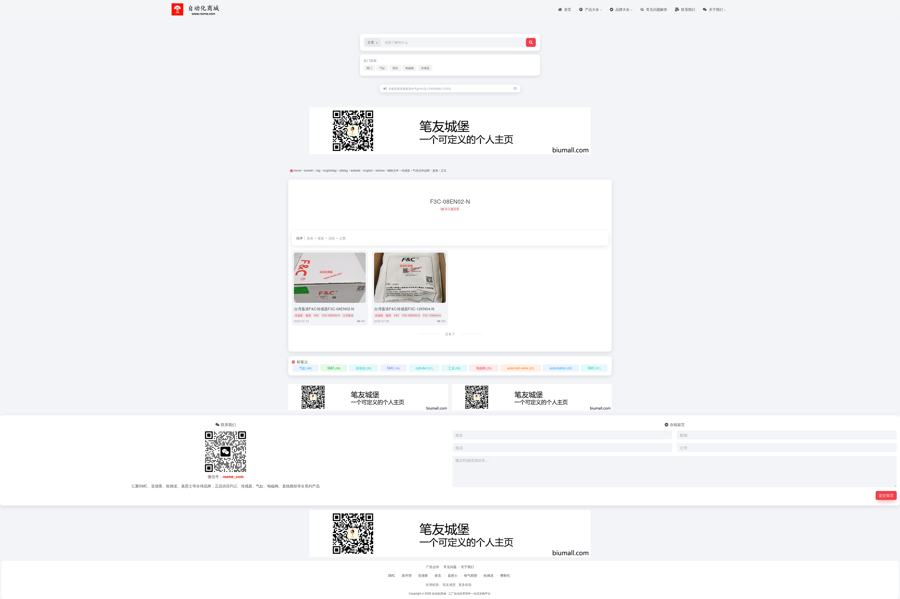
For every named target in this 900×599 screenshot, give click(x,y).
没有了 (450, 334)
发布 (310, 238)
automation (561, 368)
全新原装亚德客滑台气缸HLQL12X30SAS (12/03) (420, 88)
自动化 (363, 368)
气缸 (382, 68)
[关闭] (515, 88)
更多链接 (465, 584)
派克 (438, 575)
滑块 (395, 68)
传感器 (425, 68)
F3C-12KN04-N (432, 315)
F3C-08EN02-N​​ (331, 315)
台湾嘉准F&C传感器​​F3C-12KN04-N (404, 308)
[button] (372, 42)
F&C (316, 315)
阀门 (369, 68)
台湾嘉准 (348, 315)
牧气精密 (470, 575)
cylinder (424, 368)
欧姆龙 (489, 575)
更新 (321, 238)
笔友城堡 (449, 584)
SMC (333, 368)
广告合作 (432, 566)
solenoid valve (520, 368)
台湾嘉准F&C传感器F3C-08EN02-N (324, 308)
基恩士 (453, 575)
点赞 (342, 238)
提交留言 (886, 495)
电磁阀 (409, 68)
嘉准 (308, 315)
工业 (454, 368)
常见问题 (450, 566)
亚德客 (423, 575)
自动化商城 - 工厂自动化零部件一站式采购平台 (461, 593)
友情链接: (433, 584)
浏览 (331, 238)
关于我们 (467, 566)
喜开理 (407, 575)
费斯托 (505, 575)
